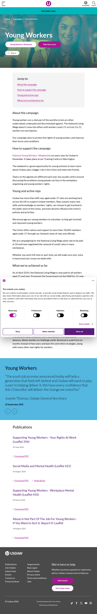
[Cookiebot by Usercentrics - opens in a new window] (84, 280)
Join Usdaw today (48, 11)
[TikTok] (72, 603)
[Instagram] (91, 603)
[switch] (36, 315)
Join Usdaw (10, 567)
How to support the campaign (31, 89)
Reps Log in (32, 567)
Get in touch (62, 580)
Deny (18, 332)
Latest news (10, 571)
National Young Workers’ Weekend (30, 155)
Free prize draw (12, 581)
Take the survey (49, 44)
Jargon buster (33, 564)
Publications (11, 564)
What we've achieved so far (30, 100)
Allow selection (48, 332)
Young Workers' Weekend (21, 44)
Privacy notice (33, 574)
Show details (84, 324)
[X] (81, 603)
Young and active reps (28, 95)
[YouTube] (86, 603)
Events (8, 574)
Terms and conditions (37, 578)
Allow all (79, 332)
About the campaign (27, 84)
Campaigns (17, 19)
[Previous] (7, 411)
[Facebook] (76, 603)
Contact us (10, 578)
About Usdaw (33, 571)
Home (7, 19)
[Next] (14, 411)
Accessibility (86, 5)
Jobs (29, 581)
